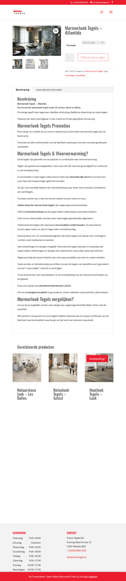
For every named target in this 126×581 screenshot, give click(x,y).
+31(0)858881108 (76, 550)
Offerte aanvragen (93, 57)
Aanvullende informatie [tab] (49, 89)
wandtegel (80, 75)
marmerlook (37, 107)
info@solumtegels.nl (76, 557)
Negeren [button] (92, 576)
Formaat (71, 45)
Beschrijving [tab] (22, 89)
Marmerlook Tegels (94, 71)
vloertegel (70, 75)
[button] (56, 31)
